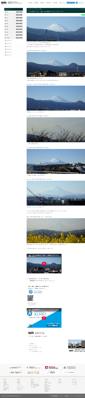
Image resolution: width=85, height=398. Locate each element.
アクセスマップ (6, 387)
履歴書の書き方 (47, 388)
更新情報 (18, 382)
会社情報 (4, 381)
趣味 (41, 9)
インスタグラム (19, 390)
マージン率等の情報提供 (35, 385)
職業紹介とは (47, 387)
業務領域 (32, 382)
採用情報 (55, 2)
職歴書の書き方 (47, 390)
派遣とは (46, 384)
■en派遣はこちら (32, 349)
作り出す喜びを (33, 387)
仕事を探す (48, 2)
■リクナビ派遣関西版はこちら (34, 351)
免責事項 (4, 390)
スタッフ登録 (74, 382)
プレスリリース (19, 385)
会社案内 (30, 2)
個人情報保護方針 (6, 388)
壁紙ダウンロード (20, 388)
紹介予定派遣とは (48, 385)
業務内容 (32, 379)
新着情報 (36, 2)
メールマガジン (74, 384)
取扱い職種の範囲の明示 (35, 384)
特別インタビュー (6, 385)
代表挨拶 (4, 382)
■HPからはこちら (32, 345)
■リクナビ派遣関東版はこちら (34, 347)
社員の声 (59, 382)
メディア (18, 384)
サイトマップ (78, 395)
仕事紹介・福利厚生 (48, 382)
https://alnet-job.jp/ (32, 303)
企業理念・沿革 (6, 384)
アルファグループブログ (33, 9)
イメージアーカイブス (21, 387)
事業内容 (42, 2)
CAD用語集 (46, 391)
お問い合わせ (62, 2)
